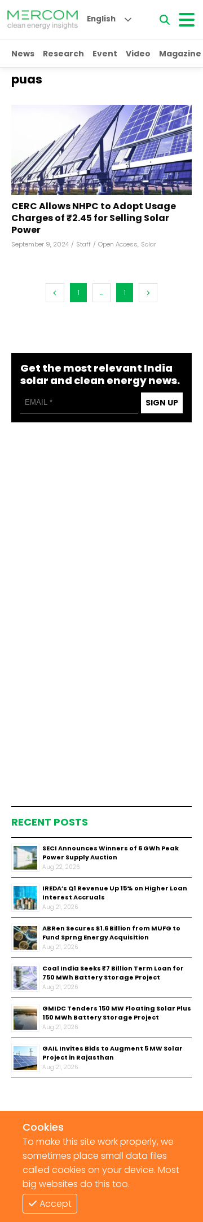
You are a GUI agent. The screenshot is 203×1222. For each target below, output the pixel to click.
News (22, 53)
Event (104, 53)
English (101, 19)
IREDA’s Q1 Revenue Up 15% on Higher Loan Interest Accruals (114, 893)
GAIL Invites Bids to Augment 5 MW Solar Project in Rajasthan (112, 1053)
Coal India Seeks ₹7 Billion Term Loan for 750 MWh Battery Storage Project (113, 973)
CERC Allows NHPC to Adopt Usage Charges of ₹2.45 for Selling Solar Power (93, 218)
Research (63, 53)
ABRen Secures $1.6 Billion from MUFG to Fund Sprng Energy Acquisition (111, 933)
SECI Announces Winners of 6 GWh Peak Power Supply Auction (110, 853)
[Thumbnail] (25, 858)
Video (138, 53)
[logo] (42, 19)
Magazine (180, 53)
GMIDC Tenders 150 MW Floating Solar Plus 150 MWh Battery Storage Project (116, 1013)
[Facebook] (101, 150)
